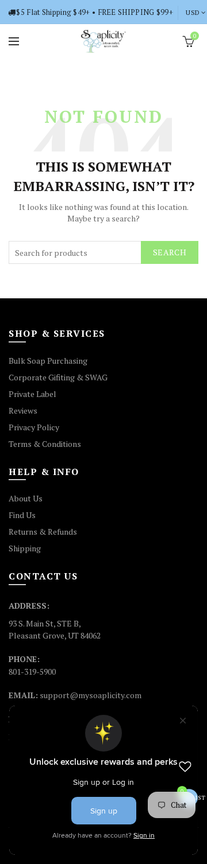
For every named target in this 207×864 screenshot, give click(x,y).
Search (169, 252)
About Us (26, 498)
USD (193, 12)
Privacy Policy (34, 427)
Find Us (22, 514)
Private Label (32, 393)
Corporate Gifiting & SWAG (58, 377)
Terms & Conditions (45, 443)
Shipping (25, 548)
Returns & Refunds (43, 531)
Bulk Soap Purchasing (48, 360)
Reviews (23, 410)
